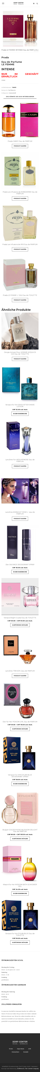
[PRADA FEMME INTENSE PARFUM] (20, 28)
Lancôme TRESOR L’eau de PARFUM (20, 671)
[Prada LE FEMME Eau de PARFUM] (37, 50)
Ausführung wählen (20, 625)
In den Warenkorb (20, 413)
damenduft (12, 93)
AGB (29, 1048)
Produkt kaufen (20, 146)
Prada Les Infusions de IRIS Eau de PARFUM (19, 244)
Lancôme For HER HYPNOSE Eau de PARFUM (20, 460)
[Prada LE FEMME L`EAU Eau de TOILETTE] (35, 50)
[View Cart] (33, 3)
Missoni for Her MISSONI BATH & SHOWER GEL (20, 885)
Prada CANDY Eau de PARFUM (20, 141)
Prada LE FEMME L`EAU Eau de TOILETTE (20, 295)
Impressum (20, 1048)
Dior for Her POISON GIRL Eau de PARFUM (20, 722)
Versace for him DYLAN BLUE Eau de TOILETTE (20, 934)
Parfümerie (12, 90)
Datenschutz (15, 1052)
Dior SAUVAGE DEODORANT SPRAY (20, 565)
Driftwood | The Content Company (28, 1068)
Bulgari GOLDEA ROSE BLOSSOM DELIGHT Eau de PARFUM (20, 830)
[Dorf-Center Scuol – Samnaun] (20, 3)
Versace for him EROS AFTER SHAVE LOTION (20, 405)
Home (11, 1048)
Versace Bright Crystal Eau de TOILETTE (20, 618)
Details (31, 136)
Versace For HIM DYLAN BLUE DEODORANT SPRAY (20, 776)
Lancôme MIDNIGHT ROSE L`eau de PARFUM (20, 513)
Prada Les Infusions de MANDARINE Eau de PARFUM (20, 193)
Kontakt (25, 1052)
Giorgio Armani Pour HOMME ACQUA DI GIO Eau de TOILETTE (20, 353)
